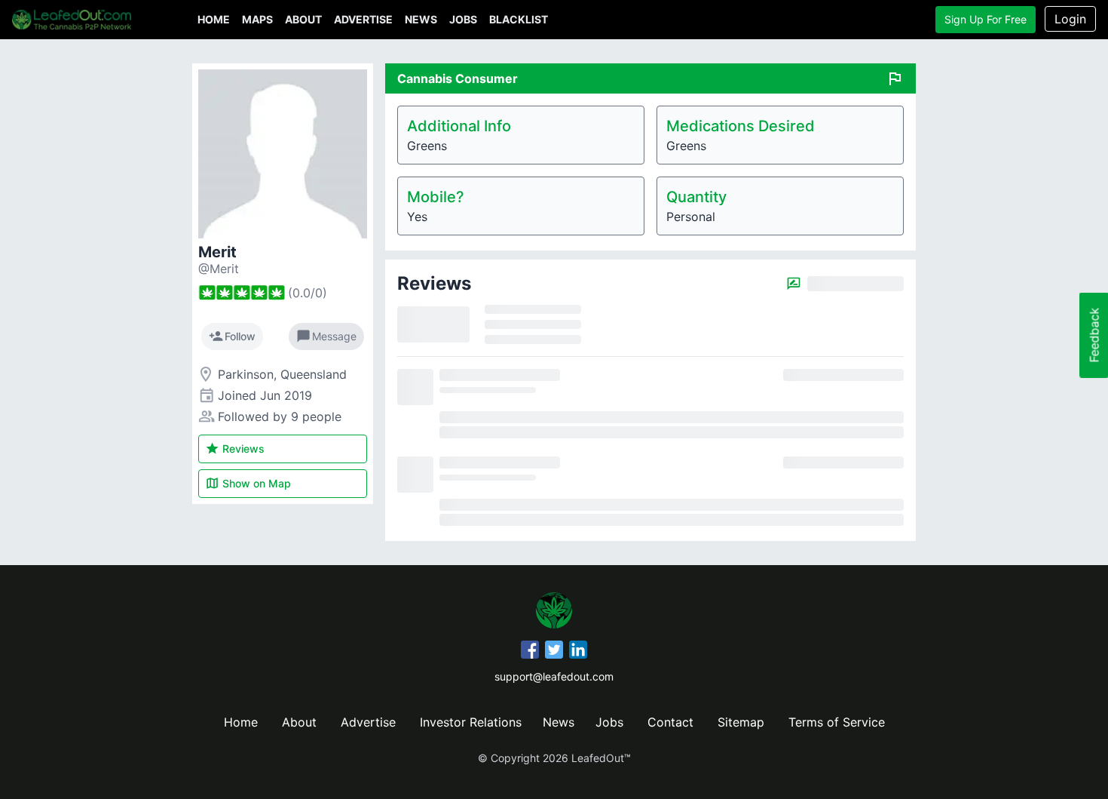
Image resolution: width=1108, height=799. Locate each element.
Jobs (463, 19)
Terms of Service (836, 722)
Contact (670, 722)
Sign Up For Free (985, 19)
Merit (217, 252)
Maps (257, 19)
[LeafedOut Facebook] (530, 652)
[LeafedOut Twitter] (554, 652)
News (421, 19)
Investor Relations (471, 722)
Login (1070, 18)
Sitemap (741, 722)
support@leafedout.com (554, 676)
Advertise (363, 19)
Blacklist (518, 19)
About (303, 19)
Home (213, 19)
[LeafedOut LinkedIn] (578, 652)
